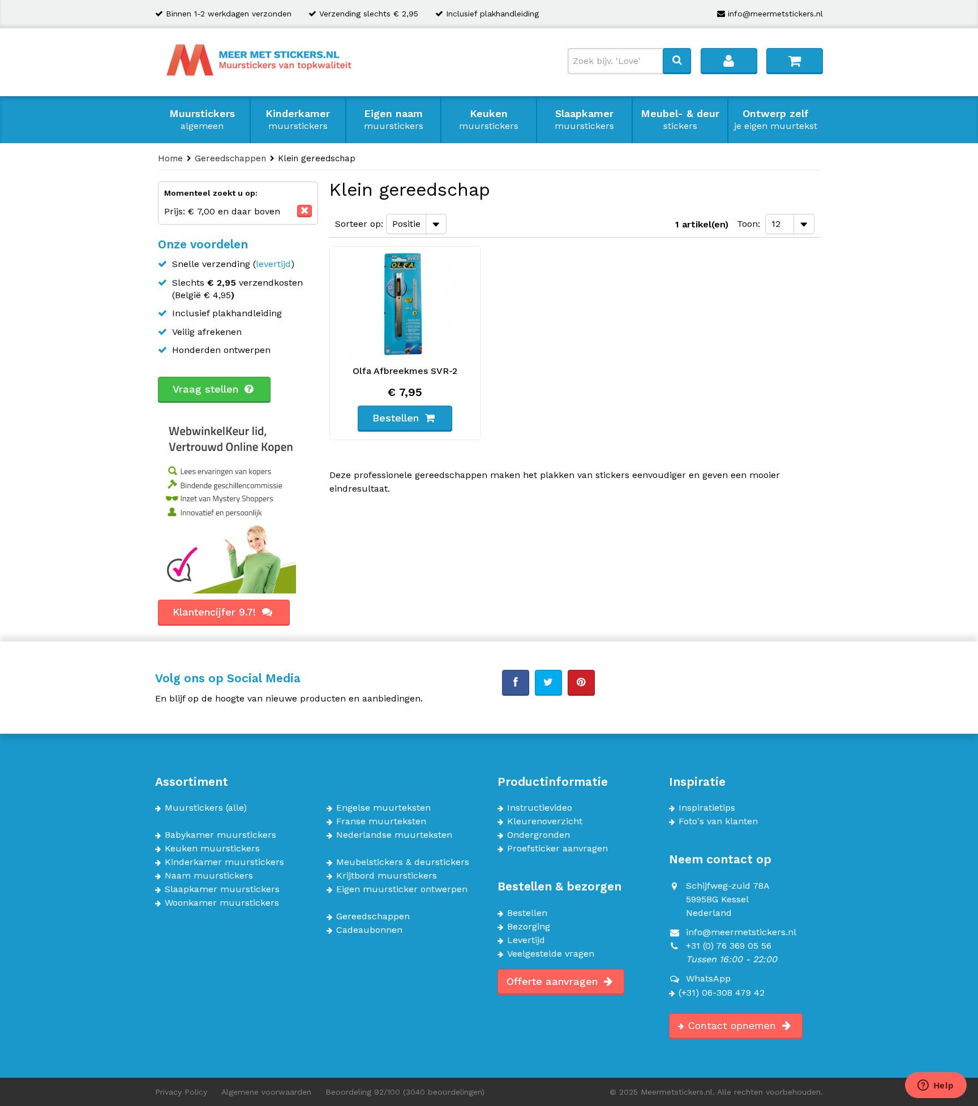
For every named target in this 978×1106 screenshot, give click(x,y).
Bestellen (527, 913)
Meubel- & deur (680, 119)
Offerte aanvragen (554, 981)
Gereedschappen (373, 916)
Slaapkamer (584, 119)
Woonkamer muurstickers (222, 902)
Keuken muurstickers (212, 848)
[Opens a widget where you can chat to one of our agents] (935, 1086)
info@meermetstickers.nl (775, 14)
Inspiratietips (707, 807)
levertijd (273, 264)
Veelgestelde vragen (550, 953)
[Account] (729, 60)
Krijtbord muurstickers (386, 875)
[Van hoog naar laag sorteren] (457, 222)
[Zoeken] (677, 60)
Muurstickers (202, 119)
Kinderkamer (297, 119)
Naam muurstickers (209, 875)
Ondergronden (538, 835)
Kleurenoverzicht (544, 821)
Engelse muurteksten (383, 807)
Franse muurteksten (381, 821)
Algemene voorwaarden (266, 1091)
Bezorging (528, 926)
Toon (747, 223)
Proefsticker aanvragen (557, 848)
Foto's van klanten (718, 821)
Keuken (488, 119)
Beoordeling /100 (404, 1091)
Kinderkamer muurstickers (224, 862)
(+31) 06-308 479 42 (722, 992)
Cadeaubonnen (369, 930)
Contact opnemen (733, 1025)
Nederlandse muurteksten (394, 835)
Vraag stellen (207, 389)
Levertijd (526, 940)
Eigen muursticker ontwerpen (401, 889)
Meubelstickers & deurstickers (402, 862)
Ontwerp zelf (775, 119)
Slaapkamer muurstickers (222, 889)
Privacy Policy (181, 1091)
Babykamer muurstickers (220, 835)
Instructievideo (539, 807)
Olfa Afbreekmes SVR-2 (405, 370)
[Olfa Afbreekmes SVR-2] (405, 303)
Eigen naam (393, 119)
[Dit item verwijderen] (304, 210)
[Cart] (794, 60)
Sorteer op (358, 223)
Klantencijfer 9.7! (216, 612)
